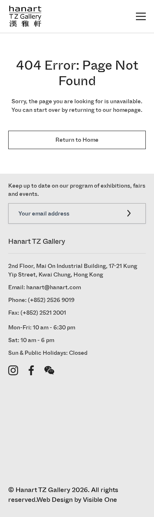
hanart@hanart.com (53, 287)
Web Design (55, 499)
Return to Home (77, 139)
